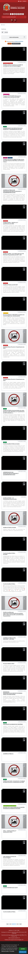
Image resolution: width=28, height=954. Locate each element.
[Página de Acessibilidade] (23, 14)
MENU (4, 24)
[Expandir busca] (24, 37)
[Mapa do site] (21, 14)
